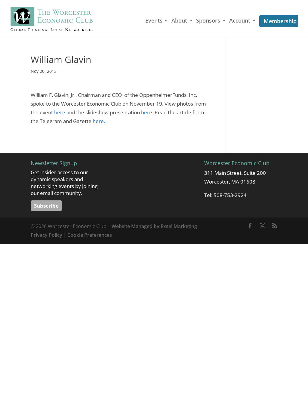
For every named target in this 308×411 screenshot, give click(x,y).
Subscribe (46, 205)
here (59, 112)
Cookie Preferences (89, 235)
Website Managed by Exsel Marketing (154, 226)
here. (99, 121)
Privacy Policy (46, 235)
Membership (280, 21)
